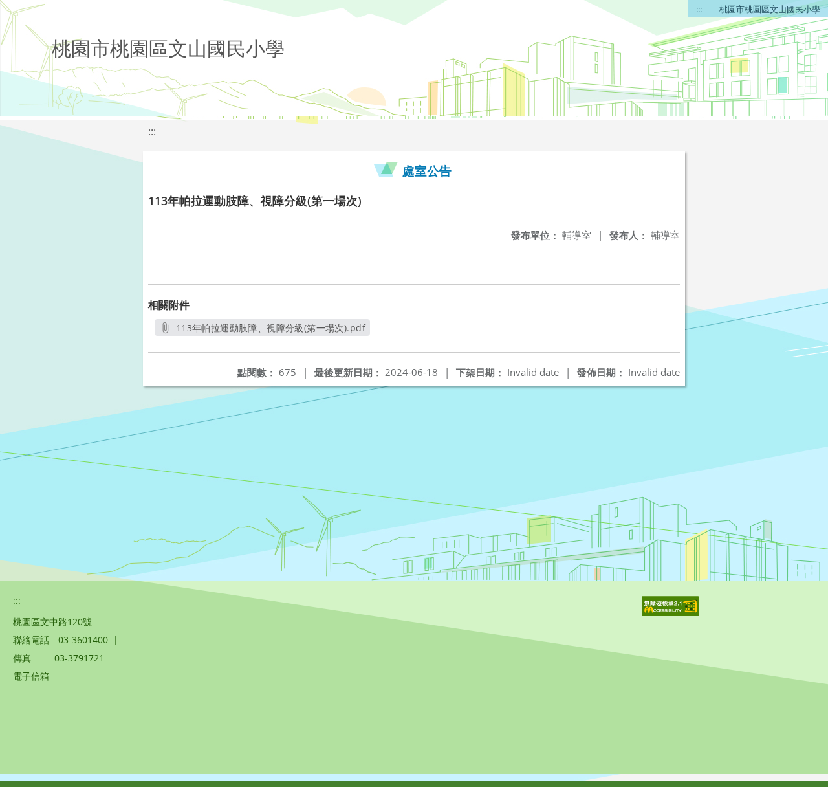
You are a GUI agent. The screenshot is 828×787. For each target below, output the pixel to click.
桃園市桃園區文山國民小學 (769, 9)
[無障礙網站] (671, 612)
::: (699, 9)
